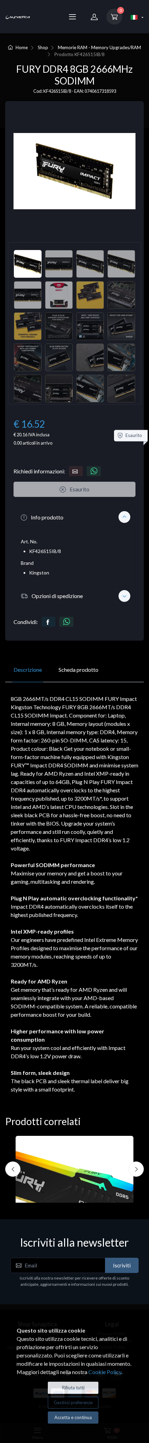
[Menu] (72, 16)
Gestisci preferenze (73, 1402)
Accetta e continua (73, 1417)
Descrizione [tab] (28, 669)
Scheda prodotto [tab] (78, 669)
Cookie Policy (104, 1372)
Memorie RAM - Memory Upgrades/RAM (99, 47)
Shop (43, 47)
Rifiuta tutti (73, 1387)
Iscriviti (122, 1265)
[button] (74, 517)
